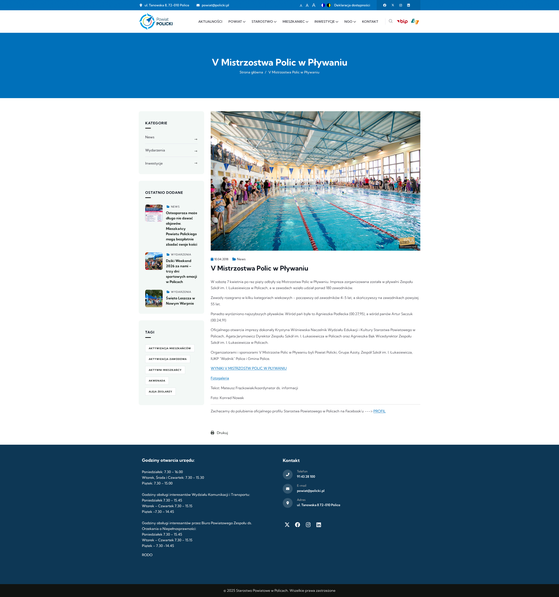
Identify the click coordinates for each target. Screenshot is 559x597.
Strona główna (251, 72)
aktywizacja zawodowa (168, 359)
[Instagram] (308, 524)
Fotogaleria (220, 378)
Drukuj (222, 432)
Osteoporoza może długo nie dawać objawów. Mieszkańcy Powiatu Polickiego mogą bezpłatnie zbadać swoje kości (181, 228)
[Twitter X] (287, 524)
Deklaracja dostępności (352, 5)
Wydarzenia (155, 150)
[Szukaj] (390, 21)
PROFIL (379, 411)
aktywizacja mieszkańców (170, 348)
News (241, 259)
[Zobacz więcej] (154, 213)
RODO (147, 555)
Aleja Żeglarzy (160, 391)
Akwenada (157, 380)
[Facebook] (297, 524)
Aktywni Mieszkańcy (165, 369)
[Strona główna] (156, 21)
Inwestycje (154, 163)
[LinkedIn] (318, 524)
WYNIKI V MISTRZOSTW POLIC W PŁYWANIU (249, 368)
